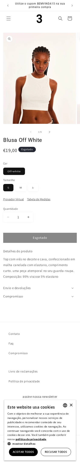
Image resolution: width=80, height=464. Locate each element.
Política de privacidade (24, 381)
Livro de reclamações (23, 371)
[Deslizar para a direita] (49, 132)
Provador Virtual (13, 199)
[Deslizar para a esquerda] (30, 132)
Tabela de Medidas (38, 199)
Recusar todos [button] (56, 452)
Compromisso (18, 353)
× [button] (71, 405)
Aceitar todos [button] (23, 452)
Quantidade (10, 209)
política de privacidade (31, 439)
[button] (8, 18)
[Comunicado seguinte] (72, 5)
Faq (11, 343)
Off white (16, 172)
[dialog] (40, 430)
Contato (14, 334)
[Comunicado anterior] (8, 5)
